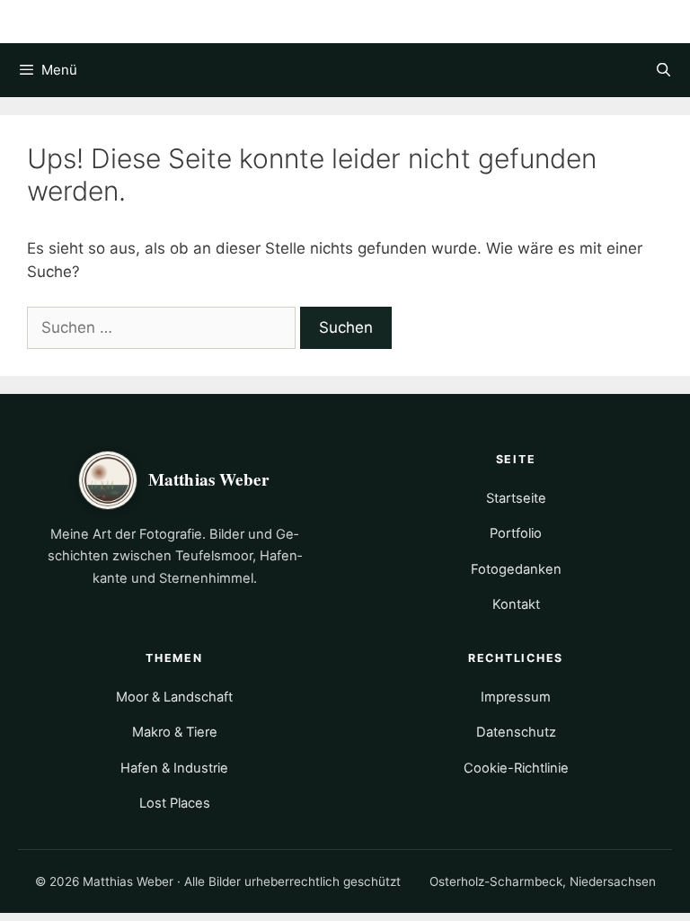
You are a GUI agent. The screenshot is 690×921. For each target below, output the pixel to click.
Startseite (516, 498)
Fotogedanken (516, 569)
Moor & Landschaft (174, 697)
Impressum (516, 697)
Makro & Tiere (174, 732)
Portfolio (516, 533)
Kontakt (516, 604)
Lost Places (174, 803)
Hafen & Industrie (174, 768)
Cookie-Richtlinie (516, 768)
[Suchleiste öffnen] (663, 70)
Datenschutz (516, 732)
